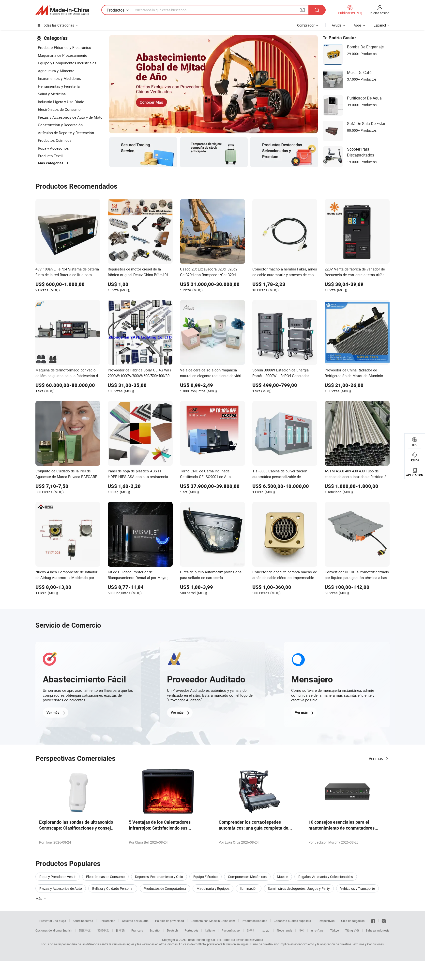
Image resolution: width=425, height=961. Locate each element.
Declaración (107, 921)
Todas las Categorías (58, 25)
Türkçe (334, 930)
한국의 (251, 930)
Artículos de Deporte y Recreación (66, 132)
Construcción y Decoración (60, 124)
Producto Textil (50, 155)
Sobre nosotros (83, 921)
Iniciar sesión (380, 13)
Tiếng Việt (352, 930)
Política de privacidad (169, 921)
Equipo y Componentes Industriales (67, 62)
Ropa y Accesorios (53, 148)
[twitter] (384, 921)
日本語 (120, 930)
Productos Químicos (55, 140)
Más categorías (50, 163)
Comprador (306, 25)
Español (155, 930)
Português (191, 930)
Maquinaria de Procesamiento (62, 55)
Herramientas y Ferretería (59, 86)
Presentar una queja (52, 921)
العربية (266, 930)
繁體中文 (103, 930)
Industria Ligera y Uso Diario (61, 101)
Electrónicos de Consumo (59, 109)
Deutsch (172, 930)
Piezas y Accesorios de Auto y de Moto (70, 117)
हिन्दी (301, 930)
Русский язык (231, 930)
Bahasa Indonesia (378, 930)
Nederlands (284, 930)
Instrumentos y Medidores (59, 78)
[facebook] (373, 921)
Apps (358, 25)
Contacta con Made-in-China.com (213, 921)
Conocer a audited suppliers (292, 921)
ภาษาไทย (317, 930)
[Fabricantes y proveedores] (62, 10)
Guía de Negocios (352, 921)
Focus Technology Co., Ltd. (204, 940)
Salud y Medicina (52, 93)
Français (137, 930)
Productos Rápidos (254, 921)
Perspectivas (326, 921)
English (67, 930)
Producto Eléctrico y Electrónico (64, 47)
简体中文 (85, 930)
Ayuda (337, 25)
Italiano (210, 930)
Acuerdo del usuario (135, 921)
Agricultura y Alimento (56, 70)
